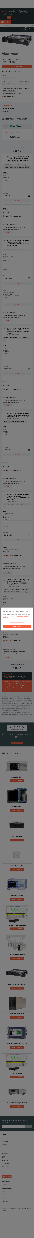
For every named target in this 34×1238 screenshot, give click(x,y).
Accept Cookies (17, 626)
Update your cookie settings (17, 622)
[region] (17, 619)
